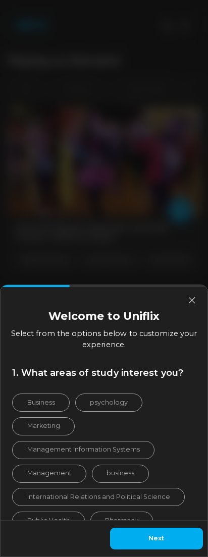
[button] (40, 403)
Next (156, 538)
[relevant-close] (192, 300)
